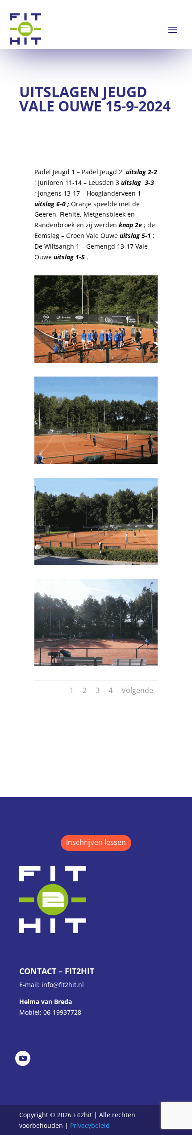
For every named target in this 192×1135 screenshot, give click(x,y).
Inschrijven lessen (96, 842)
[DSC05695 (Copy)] (95, 461)
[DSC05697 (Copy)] (95, 664)
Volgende (137, 690)
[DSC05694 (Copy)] (95, 360)
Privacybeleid (90, 1125)
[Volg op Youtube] (22, 1058)
